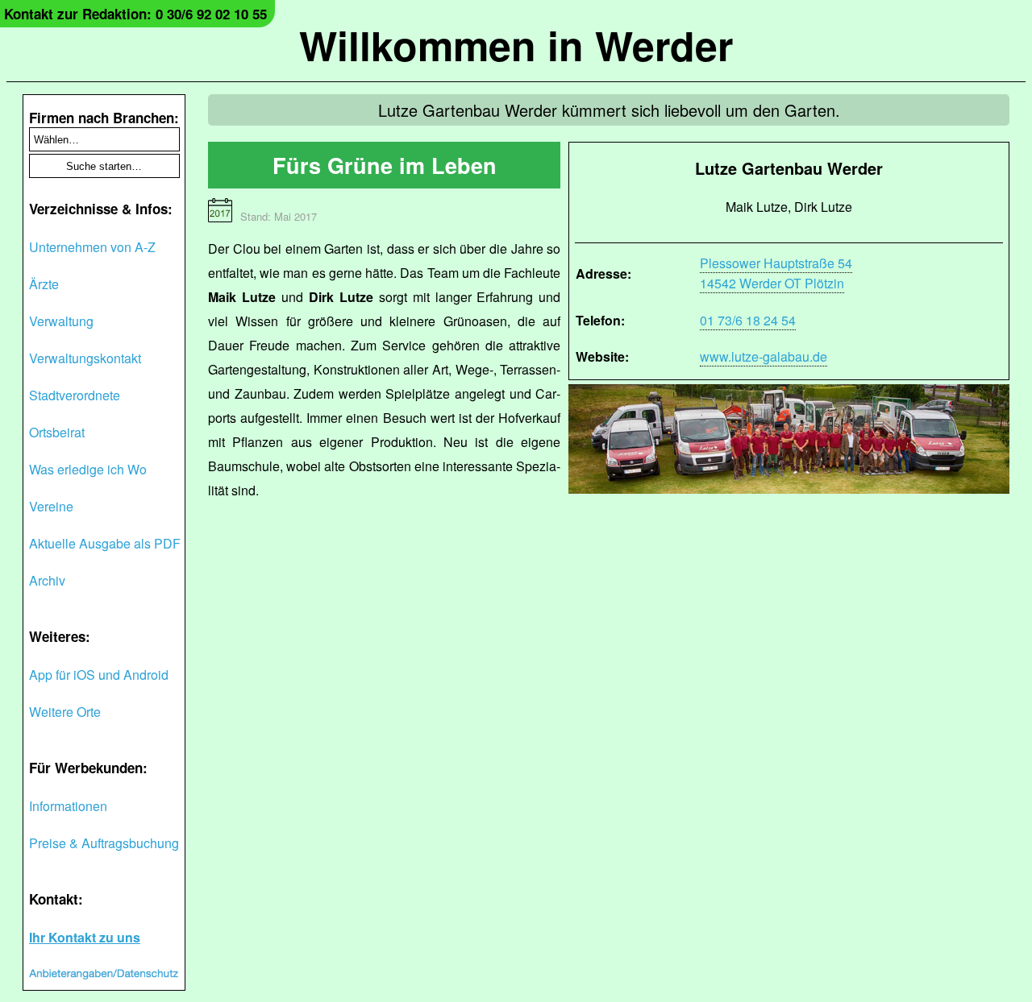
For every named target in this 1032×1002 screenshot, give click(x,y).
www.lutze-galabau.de (763, 356)
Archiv (47, 580)
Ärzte (44, 284)
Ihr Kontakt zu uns (84, 937)
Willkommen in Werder (516, 44)
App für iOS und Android (99, 674)
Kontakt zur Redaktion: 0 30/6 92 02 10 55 (135, 13)
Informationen (68, 806)
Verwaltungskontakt (85, 358)
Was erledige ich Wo (88, 469)
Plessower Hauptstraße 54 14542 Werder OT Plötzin (776, 273)
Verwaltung (61, 321)
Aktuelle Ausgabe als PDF (105, 543)
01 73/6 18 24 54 (748, 320)
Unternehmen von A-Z (92, 247)
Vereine (51, 506)
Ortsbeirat (57, 432)
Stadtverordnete (74, 395)
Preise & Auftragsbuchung (104, 843)
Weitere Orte (65, 711)
